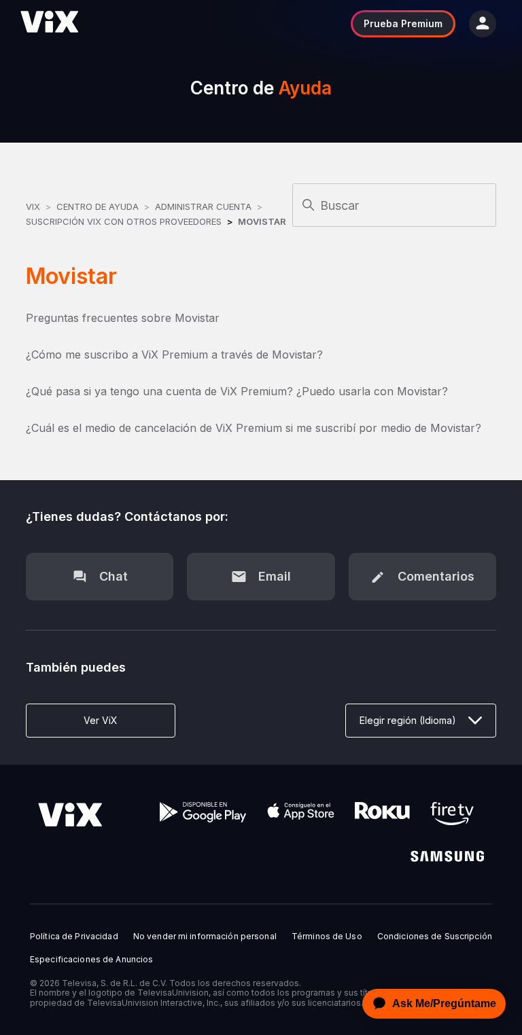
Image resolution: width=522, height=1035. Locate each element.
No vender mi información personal (205, 936)
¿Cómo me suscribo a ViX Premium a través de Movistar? (174, 354)
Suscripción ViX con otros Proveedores (124, 221)
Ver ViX (101, 720)
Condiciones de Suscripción (434, 936)
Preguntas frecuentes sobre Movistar (123, 318)
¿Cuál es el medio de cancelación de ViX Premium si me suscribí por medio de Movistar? (253, 428)
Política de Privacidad (74, 936)
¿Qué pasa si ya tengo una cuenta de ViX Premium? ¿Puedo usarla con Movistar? (237, 391)
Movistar (262, 221)
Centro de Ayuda (97, 206)
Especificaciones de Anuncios (91, 959)
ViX (33, 206)
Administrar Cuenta (204, 206)
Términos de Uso (327, 936)
